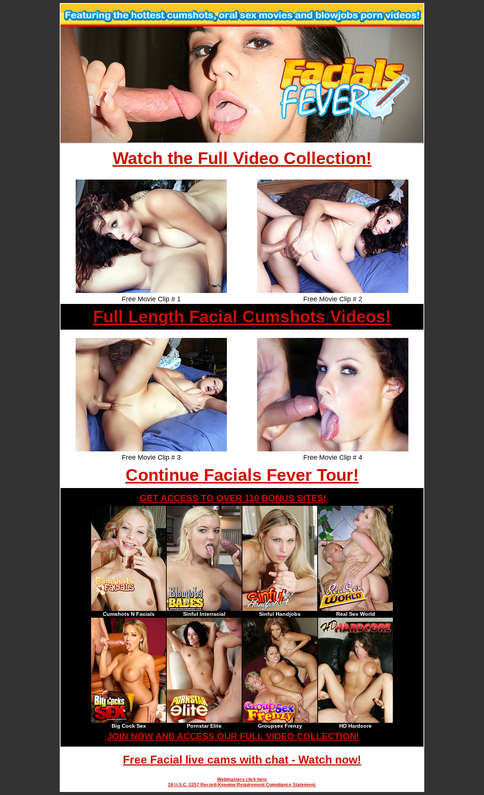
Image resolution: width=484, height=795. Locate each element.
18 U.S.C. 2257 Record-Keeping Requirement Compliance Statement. (242, 784)
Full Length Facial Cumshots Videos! (242, 316)
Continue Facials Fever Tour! (242, 475)
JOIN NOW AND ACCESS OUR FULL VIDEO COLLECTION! (233, 736)
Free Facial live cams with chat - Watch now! (242, 759)
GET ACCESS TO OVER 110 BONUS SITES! (233, 498)
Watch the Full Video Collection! (242, 158)
